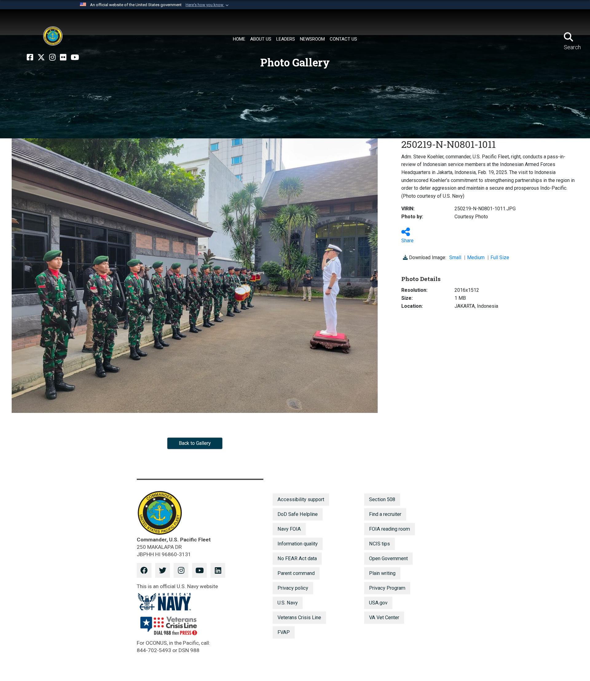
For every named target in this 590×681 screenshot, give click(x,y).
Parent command (296, 573)
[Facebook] (30, 57)
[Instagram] (52, 57)
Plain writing (382, 573)
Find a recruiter (385, 514)
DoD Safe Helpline (297, 514)
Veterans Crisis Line (299, 617)
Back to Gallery (195, 443)
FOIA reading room (389, 529)
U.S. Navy (287, 603)
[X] (41, 57)
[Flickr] (63, 57)
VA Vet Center (384, 617)
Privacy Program (387, 588)
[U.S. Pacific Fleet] (52, 36)
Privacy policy (292, 588)
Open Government (388, 558)
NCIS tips (379, 544)
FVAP (283, 632)
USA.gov (378, 603)
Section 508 (382, 499)
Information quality (297, 544)
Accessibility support (300, 499)
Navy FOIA (289, 529)
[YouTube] (75, 57)
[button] (208, 5)
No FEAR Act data (297, 558)
